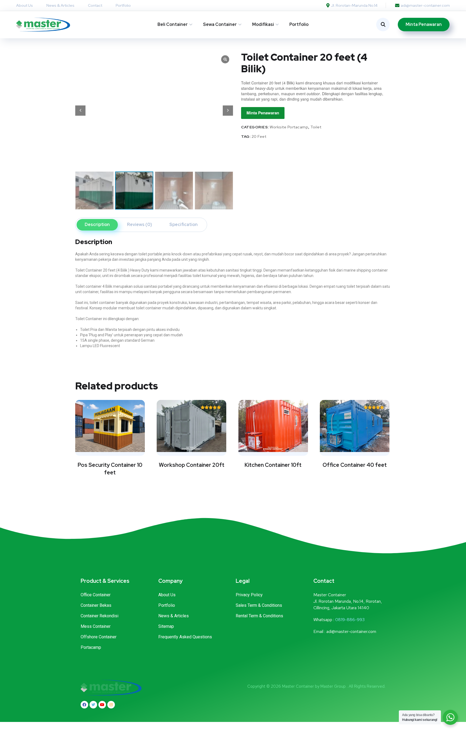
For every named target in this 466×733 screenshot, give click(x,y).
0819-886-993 (350, 619)
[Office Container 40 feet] (354, 426)
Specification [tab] (183, 224)
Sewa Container (220, 24)
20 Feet (259, 136)
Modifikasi (263, 24)
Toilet (315, 127)
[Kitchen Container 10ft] (273, 426)
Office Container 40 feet (355, 464)
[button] (228, 110)
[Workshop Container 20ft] (191, 426)
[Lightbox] (225, 59)
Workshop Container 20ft (191, 464)
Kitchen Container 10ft (273, 464)
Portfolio (299, 24)
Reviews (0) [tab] (139, 224)
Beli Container (172, 24)
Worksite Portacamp (289, 127)
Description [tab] (97, 224)
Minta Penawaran (262, 113)
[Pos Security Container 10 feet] (110, 426)
